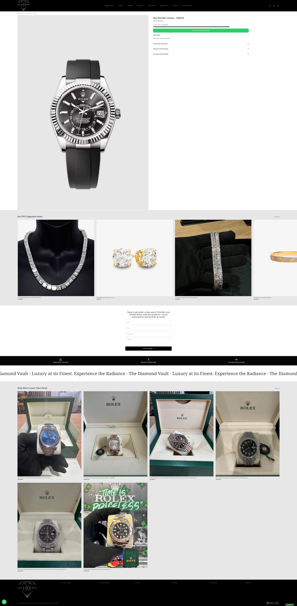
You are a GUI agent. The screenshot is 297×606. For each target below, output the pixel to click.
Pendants (130, 5)
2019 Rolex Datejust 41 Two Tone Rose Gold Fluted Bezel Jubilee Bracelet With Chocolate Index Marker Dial (173, 477)
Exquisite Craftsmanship (160, 49)
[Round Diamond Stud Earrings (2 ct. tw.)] (134, 258)
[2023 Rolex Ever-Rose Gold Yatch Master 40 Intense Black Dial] (115, 525)
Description (156, 35)
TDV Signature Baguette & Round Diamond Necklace (29, 297)
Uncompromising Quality (160, 54)
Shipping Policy (47, 603)
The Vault (121, 5)
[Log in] (274, 5)
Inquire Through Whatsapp (201, 30)
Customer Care (213, 582)
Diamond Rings (66, 582)
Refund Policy (55, 603)
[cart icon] (278, 5)
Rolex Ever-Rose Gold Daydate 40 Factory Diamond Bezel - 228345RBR (99, 477)
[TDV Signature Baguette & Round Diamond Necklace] (56, 258)
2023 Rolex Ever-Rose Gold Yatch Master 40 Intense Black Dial (97, 569)
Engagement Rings (109, 5)
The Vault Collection (104, 582)
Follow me (248, 582)
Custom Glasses (152, 5)
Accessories (175, 5)
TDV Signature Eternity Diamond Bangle (262, 297)
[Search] (270, 5)
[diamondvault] (23, 5)
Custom (138, 582)
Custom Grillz (140, 5)
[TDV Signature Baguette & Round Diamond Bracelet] (213, 258)
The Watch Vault (163, 5)
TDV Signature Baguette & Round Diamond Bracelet (186, 297)
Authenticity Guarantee (160, 43)
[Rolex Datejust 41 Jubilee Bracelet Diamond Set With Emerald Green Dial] (248, 433)
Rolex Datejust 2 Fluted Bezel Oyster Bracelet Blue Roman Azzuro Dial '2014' (34, 477)
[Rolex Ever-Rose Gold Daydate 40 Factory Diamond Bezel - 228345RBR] (115, 433)
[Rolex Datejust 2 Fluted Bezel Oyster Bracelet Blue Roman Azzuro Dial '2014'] (49, 433)
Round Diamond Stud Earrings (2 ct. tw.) (105, 297)
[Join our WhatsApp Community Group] (4, 602)
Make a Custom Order (187, 5)
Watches (175, 582)
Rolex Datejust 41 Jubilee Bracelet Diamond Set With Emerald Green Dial (232, 477)
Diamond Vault (21, 603)
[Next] (277, 258)
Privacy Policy (39, 603)
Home (18, 13)
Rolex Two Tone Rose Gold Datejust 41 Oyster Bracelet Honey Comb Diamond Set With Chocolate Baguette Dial (42, 569)
